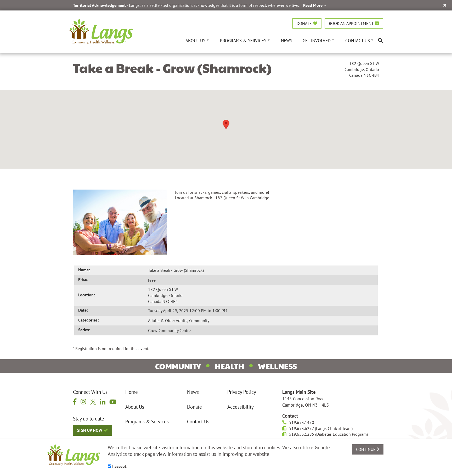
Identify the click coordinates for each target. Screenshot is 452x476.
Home (131, 392)
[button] (226, 124)
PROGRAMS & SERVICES (243, 40)
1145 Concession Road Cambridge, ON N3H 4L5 (305, 402)
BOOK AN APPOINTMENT (351, 23)
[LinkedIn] (102, 401)
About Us (134, 407)
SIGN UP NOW (89, 430)
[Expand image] (120, 221)
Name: (84, 269)
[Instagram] (83, 401)
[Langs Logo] (101, 31)
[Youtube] (112, 401)
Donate (194, 407)
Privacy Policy (241, 392)
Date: (83, 310)
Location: (86, 294)
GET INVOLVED (317, 40)
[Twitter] (93, 401)
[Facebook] (75, 401)
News (193, 392)
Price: (83, 279)
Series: (84, 329)
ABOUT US (195, 40)
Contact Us (198, 421)
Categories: (88, 320)
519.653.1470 (301, 422)
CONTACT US (357, 40)
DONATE (304, 23)
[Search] (380, 40)
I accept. (119, 466)
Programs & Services (147, 421)
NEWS (286, 40)
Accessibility (240, 407)
